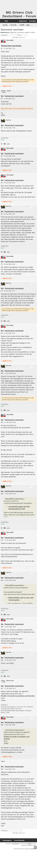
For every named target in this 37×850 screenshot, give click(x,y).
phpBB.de (33, 849)
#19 (2, 769)
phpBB (29, 843)
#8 (1, 291)
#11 (2, 422)
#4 (1, 156)
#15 (2, 626)
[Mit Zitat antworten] (31, 42)
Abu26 (9, 91)
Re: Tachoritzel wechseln (12, 96)
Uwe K (3, 761)
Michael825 (9, 40)
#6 (1, 214)
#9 (1, 333)
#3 (1, 128)
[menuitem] (5, 21)
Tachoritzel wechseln (11, 29)
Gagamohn (13, 32)
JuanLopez (20, 32)
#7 (1, 264)
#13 (2, 540)
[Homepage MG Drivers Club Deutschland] (4, 5)
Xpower (27, 32)
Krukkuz (32, 32)
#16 (2, 660)
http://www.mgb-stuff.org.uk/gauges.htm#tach (17, 108)
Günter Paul (10, 680)
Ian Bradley (16, 843)
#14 (2, 580)
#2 (1, 98)
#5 (1, 182)
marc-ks (8, 120)
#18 (2, 725)
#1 (1, 48)
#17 (2, 688)
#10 (2, 373)
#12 (2, 493)
